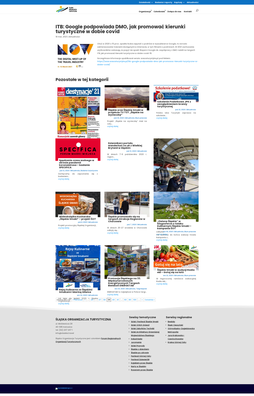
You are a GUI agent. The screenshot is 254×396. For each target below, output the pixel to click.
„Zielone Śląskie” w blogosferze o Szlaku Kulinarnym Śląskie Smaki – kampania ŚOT (174, 225)
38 (104, 299)
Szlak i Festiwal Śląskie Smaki (144, 321)
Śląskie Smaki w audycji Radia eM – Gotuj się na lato (176, 271)
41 (118, 299)
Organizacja (145, 11)
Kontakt (188, 11)
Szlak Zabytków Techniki (142, 328)
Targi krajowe (141, 289)
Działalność (144, 2)
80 (130, 299)
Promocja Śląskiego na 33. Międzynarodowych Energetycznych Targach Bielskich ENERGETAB (124, 282)
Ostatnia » (150, 299)
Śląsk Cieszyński (175, 325)
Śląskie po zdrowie (140, 352)
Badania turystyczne (89, 170)
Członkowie (159, 11)
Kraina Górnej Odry (177, 342)
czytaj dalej (63, 179)
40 (113, 299)
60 (125, 299)
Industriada (136, 339)
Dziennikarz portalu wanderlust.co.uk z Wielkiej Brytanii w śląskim (125, 145)
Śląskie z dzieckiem (140, 349)
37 (100, 299)
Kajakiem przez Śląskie (141, 363)
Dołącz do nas (174, 11)
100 (134, 299)
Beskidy (171, 321)
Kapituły (178, 2)
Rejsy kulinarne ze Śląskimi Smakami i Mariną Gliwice (75, 291)
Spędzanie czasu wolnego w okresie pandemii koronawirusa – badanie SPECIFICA (76, 164)
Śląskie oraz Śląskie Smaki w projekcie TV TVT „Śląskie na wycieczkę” (125, 112)
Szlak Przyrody (138, 345)
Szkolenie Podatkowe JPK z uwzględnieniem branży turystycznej (174, 104)
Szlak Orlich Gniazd (140, 325)
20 (92, 299)
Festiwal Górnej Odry (141, 356)
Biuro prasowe (141, 118)
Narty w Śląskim (138, 366)
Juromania (136, 342)
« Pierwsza (77, 299)
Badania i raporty (163, 2)
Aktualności (192, 2)
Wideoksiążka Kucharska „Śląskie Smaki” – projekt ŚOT (77, 218)
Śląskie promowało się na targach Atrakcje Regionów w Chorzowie (126, 219)
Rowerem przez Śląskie (142, 370)
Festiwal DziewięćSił (140, 359)
